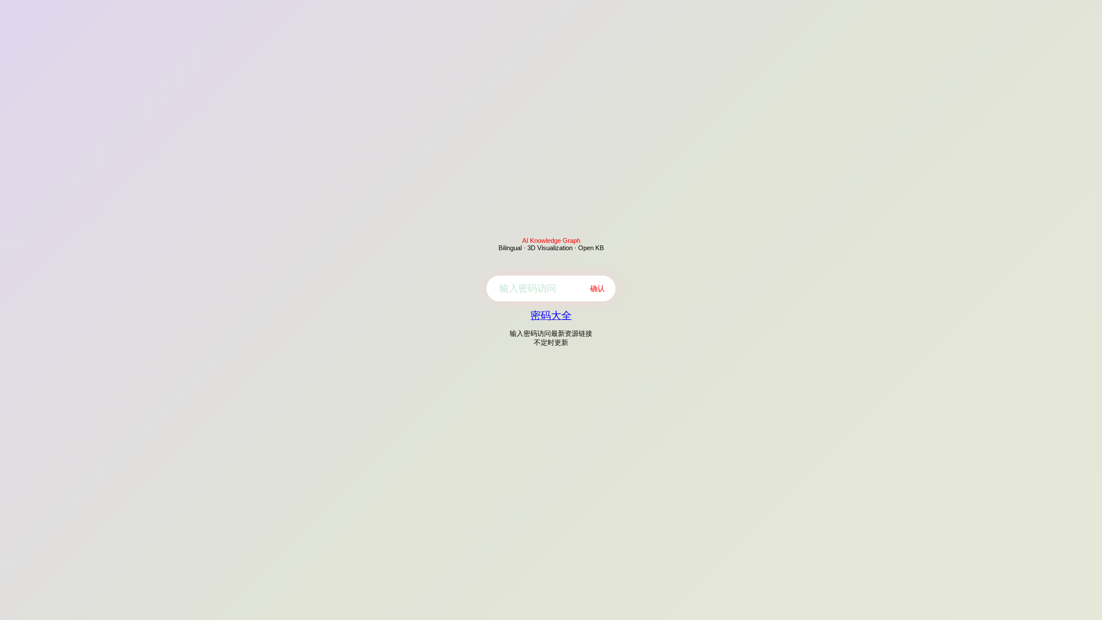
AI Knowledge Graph (551, 240)
